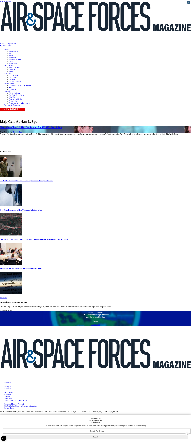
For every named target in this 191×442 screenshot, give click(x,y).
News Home (13, 51)
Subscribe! (12, 71)
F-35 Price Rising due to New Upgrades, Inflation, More (21, 210)
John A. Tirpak (18, 132)
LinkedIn (7, 388)
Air (10, 53)
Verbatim (3, 298)
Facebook (7, 383)
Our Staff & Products (16, 95)
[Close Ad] (187, 434)
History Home (9, 83)
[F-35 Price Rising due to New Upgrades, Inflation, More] (11, 206)
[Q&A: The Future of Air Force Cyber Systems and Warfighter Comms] (11, 176)
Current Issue (13, 75)
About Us (7, 91)
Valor (11, 87)
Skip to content (5, 1)
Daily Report (8, 65)
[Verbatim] (11, 293)
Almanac (12, 79)
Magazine (7, 73)
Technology (13, 63)
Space (11, 55)
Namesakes (13, 89)
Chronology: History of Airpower (20, 85)
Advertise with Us (15, 99)
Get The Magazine (15, 81)
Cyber (11, 61)
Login (9, 44)
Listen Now (95, 325)
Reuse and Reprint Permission (19, 103)
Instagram (7, 386)
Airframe (12, 69)
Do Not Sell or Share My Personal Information (20, 406)
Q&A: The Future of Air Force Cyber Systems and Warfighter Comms (26, 181)
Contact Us (13, 101)
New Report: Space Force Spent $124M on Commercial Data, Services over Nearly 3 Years (34, 239)
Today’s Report (14, 67)
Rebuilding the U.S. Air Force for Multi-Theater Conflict (21, 268)
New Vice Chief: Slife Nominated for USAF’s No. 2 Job (31, 127)
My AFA (3, 46)
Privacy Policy (9, 408)
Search (13, 44)
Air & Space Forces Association (15, 400)
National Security (15, 59)
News (6, 49)
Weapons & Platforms (12, 105)
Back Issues (13, 77)
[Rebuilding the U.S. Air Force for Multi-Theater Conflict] (11, 264)
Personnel (12, 57)
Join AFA (3, 44)
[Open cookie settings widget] (3, 438)
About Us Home (14, 93)
